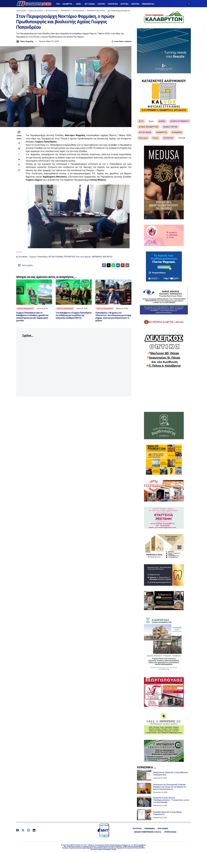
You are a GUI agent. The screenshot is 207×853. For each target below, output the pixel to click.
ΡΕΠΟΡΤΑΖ (168, 138)
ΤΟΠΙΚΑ (181, 138)
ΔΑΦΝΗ (162, 121)
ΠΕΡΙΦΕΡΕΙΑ (66, 11)
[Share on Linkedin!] (19, 159)
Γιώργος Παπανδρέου (36, 11)
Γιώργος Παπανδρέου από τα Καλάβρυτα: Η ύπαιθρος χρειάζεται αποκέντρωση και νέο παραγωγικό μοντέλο (32, 316)
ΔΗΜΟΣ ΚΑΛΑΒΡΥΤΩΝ (148, 127)
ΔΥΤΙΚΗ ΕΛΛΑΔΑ (52, 11)
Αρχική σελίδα (21, 11)
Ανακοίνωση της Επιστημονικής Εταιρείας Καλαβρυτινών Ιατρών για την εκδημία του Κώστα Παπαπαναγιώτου (169, 786)
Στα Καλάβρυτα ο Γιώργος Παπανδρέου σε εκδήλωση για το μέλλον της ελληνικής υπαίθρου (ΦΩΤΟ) (73, 315)
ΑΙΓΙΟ (141, 121)
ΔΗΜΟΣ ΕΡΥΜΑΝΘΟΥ (179, 121)
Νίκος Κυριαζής (27, 41)
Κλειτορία (143, 138)
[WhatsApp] (19, 154)
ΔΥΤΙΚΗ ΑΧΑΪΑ (145, 132)
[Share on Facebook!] (19, 143)
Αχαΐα (151, 121)
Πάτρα (155, 138)
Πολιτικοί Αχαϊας (78, 11)
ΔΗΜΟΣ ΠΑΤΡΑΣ (170, 127)
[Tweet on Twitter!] (19, 148)
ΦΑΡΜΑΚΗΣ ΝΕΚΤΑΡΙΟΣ (96, 11)
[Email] (19, 170)
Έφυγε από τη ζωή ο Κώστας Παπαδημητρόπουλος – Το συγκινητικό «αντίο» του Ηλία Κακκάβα (171, 800)
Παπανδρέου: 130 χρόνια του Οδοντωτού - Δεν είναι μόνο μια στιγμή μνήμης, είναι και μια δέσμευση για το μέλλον (113, 316)
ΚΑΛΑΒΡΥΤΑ (161, 132)
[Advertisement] (164, 389)
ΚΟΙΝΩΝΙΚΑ (177, 132)
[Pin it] (19, 164)
